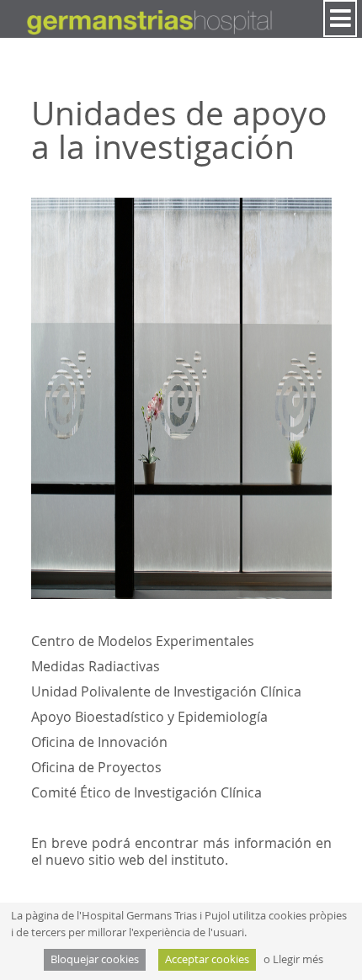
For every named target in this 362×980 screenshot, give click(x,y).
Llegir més (298, 959)
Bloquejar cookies (95, 959)
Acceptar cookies (207, 959)
